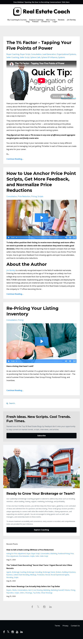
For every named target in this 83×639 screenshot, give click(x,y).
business (9, 575)
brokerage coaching (19, 572)
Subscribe (41, 435)
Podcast (35, 21)
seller (37, 556)
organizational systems (66, 54)
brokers (58, 572)
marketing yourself (57, 590)
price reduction (24, 196)
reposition (10, 593)
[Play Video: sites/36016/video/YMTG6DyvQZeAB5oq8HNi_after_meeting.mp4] (41, 217)
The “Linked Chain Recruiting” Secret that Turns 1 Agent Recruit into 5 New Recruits (39, 566)
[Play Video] (8, 237)
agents (8, 572)
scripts (40, 196)
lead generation (49, 54)
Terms (57, 625)
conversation (45, 553)
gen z (30, 590)
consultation (36, 54)
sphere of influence (49, 57)
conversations (22, 590)
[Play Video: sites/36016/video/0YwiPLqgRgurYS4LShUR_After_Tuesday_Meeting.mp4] (41, 341)
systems (61, 57)
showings (28, 593)
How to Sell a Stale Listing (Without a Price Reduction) (30, 550)
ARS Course (50, 20)
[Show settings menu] (70, 237)
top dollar (36, 593)
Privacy (65, 625)
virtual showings (46, 593)
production (41, 575)
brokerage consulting (34, 572)
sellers (22, 593)
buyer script (25, 54)
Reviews (61, 20)
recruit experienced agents (60, 575)
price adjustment (12, 556)
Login (55, 21)
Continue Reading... (14, 159)
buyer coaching (12, 54)
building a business (69, 572)
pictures (67, 590)
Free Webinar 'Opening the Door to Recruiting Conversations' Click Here (41, 2)
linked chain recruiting (21, 575)
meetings (33, 575)
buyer (29, 553)
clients (14, 590)
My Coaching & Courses (17, 20)
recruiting (9, 577)
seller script (25, 57)
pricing (34, 196)
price (72, 553)
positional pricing (64, 553)
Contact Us (45, 21)
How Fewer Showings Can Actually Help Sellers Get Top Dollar (33, 586)
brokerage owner (49, 572)
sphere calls (35, 57)
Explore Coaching (36, 20)
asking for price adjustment (16, 553)
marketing (53, 553)
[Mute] (66, 237)
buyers (8, 590)
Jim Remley (71, 20)
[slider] (39, 237)
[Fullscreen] (74, 237)
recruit (47, 575)
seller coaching (12, 57)
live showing (37, 590)
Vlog (28, 21)
